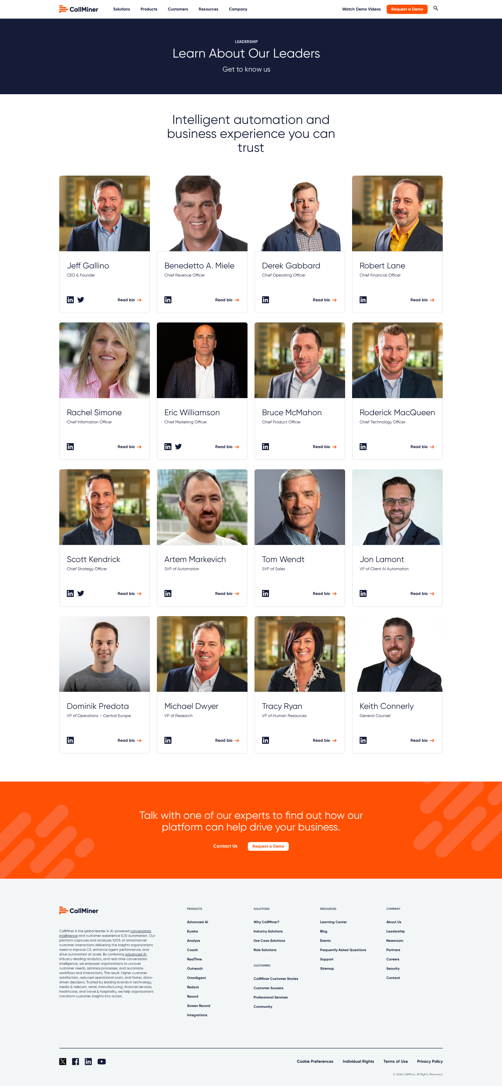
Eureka (192, 931)
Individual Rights (358, 1061)
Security (392, 968)
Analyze (193, 941)
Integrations (197, 1015)
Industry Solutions (268, 931)
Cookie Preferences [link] (315, 1061)
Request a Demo (407, 9)
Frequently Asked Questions (343, 950)
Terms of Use (395, 1061)
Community (263, 1007)
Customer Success (269, 988)
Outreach (195, 968)
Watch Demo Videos (361, 9)
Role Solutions (265, 950)
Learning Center (333, 922)
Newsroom (394, 941)
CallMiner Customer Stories (276, 979)
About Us (393, 922)
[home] (79, 9)
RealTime (194, 959)
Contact (393, 978)
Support (327, 959)
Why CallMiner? (266, 922)
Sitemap (327, 968)
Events (325, 941)
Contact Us (225, 846)
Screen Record (198, 1006)
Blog (323, 931)
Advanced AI (197, 922)
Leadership (395, 931)
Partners (393, 950)
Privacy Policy (430, 1061)
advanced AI (135, 954)
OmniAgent (196, 978)
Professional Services (271, 997)
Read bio (126, 299)
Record (192, 996)
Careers (392, 959)
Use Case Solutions (269, 941)
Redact (193, 987)
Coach (192, 950)
